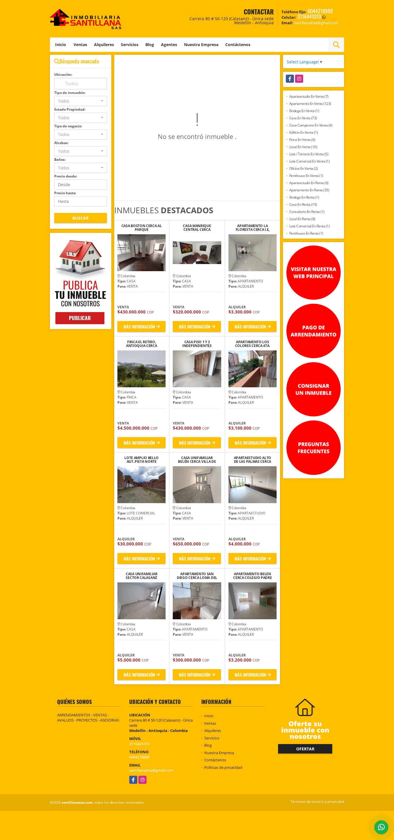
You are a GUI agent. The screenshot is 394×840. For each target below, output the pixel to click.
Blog (149, 44)
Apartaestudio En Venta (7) (309, 96)
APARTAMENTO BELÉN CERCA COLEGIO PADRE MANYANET (252, 575)
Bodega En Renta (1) (304, 197)
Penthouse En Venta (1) (306, 175)
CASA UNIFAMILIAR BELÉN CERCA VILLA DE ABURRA (197, 459)
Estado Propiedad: (69, 109)
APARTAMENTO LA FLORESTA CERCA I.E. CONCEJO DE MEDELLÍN (252, 227)
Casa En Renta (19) (303, 204)
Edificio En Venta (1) (303, 132)
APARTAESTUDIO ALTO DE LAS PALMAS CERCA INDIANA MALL (252, 459)
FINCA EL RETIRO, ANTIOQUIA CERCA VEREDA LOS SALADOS (141, 344)
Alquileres (104, 44)
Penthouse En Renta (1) (306, 233)
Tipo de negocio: (68, 126)
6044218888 (320, 11)
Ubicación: (63, 74)
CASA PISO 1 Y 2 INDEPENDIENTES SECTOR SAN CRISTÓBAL (197, 344)
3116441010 (309, 16)
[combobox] (80, 101)
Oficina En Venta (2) (303, 168)
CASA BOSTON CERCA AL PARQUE (141, 227)
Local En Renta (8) (302, 218)
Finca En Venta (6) (302, 139)
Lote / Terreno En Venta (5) (309, 154)
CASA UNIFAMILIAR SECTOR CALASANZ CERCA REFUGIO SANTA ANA (141, 575)
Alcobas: (61, 142)
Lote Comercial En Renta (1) (309, 226)
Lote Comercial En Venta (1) (309, 161)
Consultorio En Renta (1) (306, 211)
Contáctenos (237, 44)
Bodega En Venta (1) (304, 110)
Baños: (59, 159)
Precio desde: (65, 176)
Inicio (60, 44)
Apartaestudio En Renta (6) (309, 182)
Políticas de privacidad (223, 767)
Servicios (129, 44)
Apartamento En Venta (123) (310, 103)
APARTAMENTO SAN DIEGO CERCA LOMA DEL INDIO (197, 575)
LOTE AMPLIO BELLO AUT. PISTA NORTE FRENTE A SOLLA (141, 459)
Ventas (80, 44)
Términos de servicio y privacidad (317, 801)
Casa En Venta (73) (303, 118)
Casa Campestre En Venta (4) (311, 125)
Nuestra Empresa (201, 44)
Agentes (169, 44)
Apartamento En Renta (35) (309, 190)
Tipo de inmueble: (69, 92)
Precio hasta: (65, 192)
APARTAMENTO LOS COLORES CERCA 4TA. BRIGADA (252, 344)
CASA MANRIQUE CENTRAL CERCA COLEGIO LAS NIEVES (197, 227)
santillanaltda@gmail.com (151, 770)
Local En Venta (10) (303, 146)
